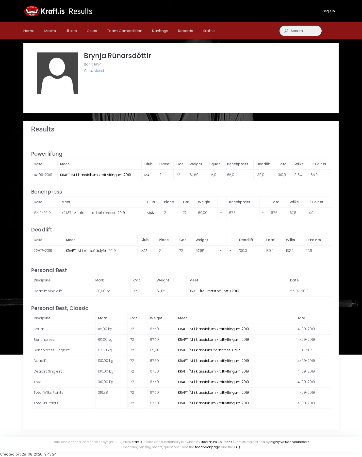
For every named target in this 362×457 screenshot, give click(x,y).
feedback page (207, 447)
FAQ (237, 447)
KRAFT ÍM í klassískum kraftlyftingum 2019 (95, 174)
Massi (99, 70)
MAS (147, 174)
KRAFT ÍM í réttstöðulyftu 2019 (91, 250)
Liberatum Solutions (216, 442)
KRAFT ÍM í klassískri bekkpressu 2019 (93, 212)
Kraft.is (137, 442)
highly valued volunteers (289, 442)
